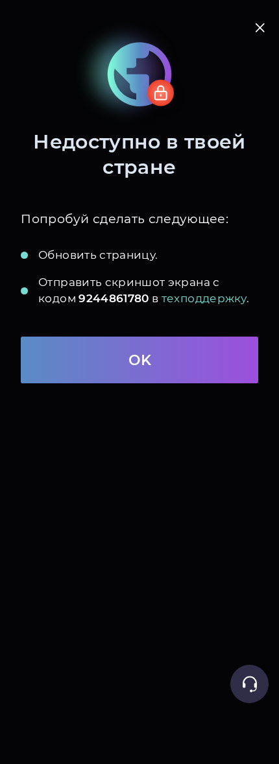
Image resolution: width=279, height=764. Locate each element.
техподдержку (204, 298)
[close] (260, 28)
